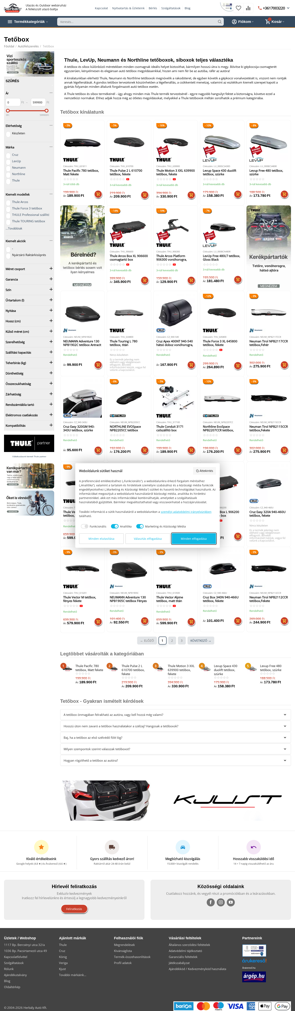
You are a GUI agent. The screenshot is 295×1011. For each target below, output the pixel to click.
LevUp (16, 161)
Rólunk (9, 969)
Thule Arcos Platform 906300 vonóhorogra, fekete (171, 258)
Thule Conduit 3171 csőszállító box (170, 428)
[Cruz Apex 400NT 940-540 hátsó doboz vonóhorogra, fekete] (175, 313)
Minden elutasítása (101, 539)
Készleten (18, 133)
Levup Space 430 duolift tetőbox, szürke (219, 172)
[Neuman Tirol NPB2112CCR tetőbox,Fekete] (268, 569)
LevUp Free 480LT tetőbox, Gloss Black (221, 257)
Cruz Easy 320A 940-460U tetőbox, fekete (267, 513)
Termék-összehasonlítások (132, 957)
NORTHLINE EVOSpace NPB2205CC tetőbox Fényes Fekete (125, 429)
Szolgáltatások (170, 8)
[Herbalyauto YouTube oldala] (231, 902)
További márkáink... (72, 975)
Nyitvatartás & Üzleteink (128, 8)
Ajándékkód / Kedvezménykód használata (197, 969)
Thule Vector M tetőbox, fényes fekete (79, 599)
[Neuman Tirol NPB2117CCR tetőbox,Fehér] (268, 313)
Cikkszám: (68, 166)
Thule (16, 180)
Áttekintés (206, 471)
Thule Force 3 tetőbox (27, 208)
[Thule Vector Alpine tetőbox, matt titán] (175, 569)
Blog (187, 8)
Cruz (15, 155)
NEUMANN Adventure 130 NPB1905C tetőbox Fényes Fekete (128, 599)
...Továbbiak (14, 228)
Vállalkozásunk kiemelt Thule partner (29, 456)
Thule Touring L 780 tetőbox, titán (123, 343)
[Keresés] (220, 22)
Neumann (19, 167)
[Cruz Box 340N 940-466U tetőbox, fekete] (222, 569)
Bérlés (153, 8)
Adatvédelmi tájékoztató (185, 951)
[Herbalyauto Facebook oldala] (211, 902)
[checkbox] (93, 526)
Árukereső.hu (248, 968)
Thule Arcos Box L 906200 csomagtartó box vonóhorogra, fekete (221, 514)
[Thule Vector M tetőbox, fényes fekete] (82, 569)
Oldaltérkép (12, 987)
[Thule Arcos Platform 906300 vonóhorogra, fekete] (175, 227)
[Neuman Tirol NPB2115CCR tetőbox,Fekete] (268, 398)
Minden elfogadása (194, 539)
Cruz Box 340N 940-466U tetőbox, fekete (221, 599)
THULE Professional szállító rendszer (37, 215)
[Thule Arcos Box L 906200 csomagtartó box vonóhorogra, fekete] (222, 483)
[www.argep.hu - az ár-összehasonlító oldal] (254, 976)
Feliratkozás (74, 909)
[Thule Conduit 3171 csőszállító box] (175, 398)
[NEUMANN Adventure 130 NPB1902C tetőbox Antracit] (82, 313)
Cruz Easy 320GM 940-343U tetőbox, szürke (79, 428)
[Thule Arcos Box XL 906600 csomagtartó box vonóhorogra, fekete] (129, 227)
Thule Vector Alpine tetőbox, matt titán (169, 599)
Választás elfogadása (148, 539)
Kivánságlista (123, 951)
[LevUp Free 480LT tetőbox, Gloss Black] (222, 227)
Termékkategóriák (29, 21)
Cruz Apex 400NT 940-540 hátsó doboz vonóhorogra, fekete (174, 343)
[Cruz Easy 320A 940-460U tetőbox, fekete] (268, 483)
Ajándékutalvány (15, 975)
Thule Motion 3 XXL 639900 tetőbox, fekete (175, 172)
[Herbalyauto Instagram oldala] (221, 902)
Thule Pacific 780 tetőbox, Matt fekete (81, 172)
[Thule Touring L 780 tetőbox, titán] (129, 313)
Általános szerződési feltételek (189, 945)
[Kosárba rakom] (98, 194)
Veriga (63, 963)
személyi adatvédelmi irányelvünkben (186, 512)
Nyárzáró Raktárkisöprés (29, 255)
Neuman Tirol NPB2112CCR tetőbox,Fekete (268, 599)
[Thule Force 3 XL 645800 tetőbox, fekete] (222, 313)
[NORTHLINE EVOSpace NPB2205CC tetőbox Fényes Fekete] (129, 398)
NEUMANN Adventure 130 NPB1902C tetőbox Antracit (82, 343)
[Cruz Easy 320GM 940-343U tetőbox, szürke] (82, 398)
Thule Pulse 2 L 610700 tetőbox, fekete (126, 172)
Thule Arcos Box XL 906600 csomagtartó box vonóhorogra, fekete (129, 258)
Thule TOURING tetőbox (28, 221)
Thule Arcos (20, 202)
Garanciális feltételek (183, 957)
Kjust (62, 969)
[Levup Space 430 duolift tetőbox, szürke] (222, 142)
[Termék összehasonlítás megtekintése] (248, 10)
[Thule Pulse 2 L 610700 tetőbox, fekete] (129, 142)
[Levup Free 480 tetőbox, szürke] (268, 142)
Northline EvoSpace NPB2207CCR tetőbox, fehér (218, 429)
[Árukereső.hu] (260, 962)
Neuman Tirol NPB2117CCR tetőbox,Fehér (268, 343)
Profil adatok (123, 963)
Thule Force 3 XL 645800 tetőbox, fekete (220, 343)
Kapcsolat (101, 8)
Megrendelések (124, 945)
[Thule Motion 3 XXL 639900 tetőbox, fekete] (175, 142)
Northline (18, 174)
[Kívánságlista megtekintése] (238, 10)
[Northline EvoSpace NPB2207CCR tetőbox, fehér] (222, 398)
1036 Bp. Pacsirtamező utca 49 (25, 951)
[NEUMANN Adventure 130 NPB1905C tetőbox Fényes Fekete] (129, 569)
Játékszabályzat (179, 963)
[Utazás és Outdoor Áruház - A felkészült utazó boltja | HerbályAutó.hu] (13, 8)
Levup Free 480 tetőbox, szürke (266, 172)
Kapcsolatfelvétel (15, 957)
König (63, 957)
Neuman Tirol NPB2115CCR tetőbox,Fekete (268, 428)
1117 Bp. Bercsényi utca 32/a (24, 945)
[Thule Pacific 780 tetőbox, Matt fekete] (82, 142)
